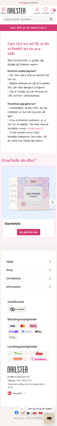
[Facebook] (16, 412)
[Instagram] (22, 412)
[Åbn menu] (3, 9)
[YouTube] (40, 412)
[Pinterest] (34, 412)
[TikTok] (28, 412)
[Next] (52, 202)
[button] (28, 261)
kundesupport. (35, 128)
